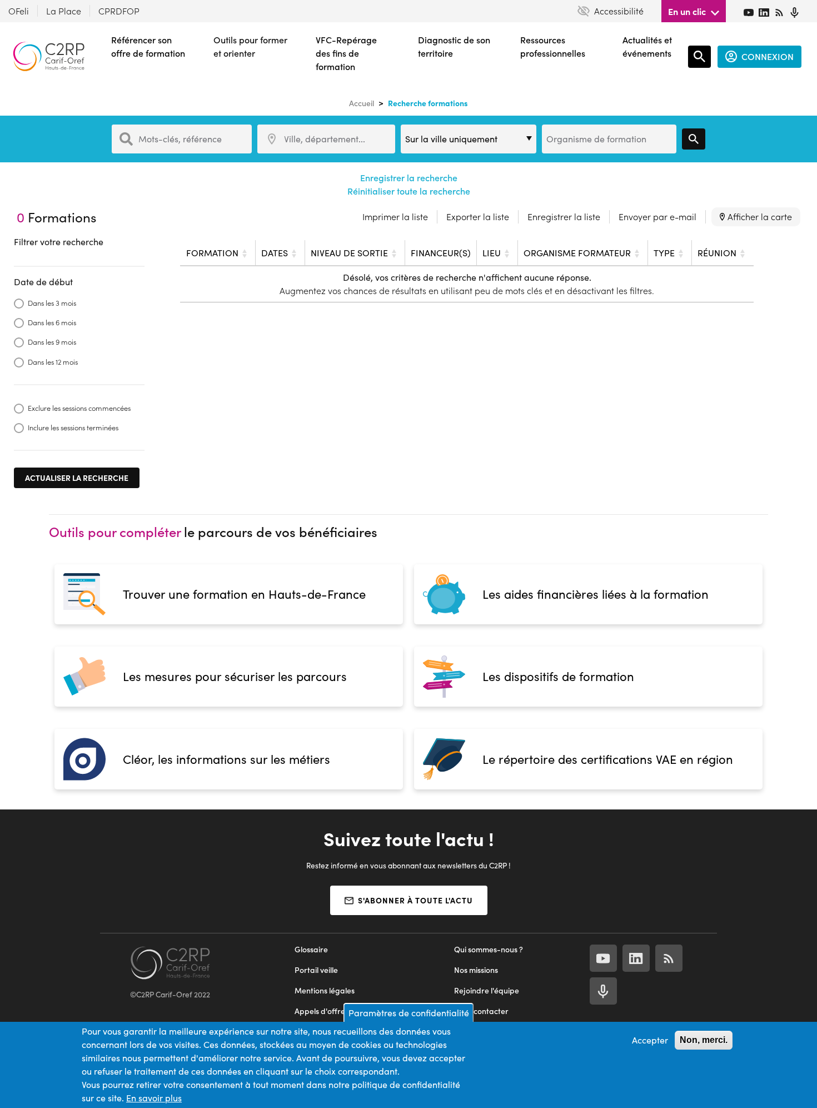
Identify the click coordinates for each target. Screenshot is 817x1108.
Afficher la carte (760, 216)
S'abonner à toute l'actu (415, 900)
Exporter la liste (477, 216)
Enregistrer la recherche (408, 177)
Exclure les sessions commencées (79, 408)
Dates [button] (274, 253)
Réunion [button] (717, 253)
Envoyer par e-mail (657, 216)
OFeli (18, 11)
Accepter (650, 1040)
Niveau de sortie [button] (349, 253)
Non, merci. (704, 1040)
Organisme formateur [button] (577, 253)
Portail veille (316, 970)
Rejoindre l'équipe (486, 990)
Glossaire (311, 949)
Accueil (361, 103)
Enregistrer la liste (563, 216)
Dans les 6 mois (52, 322)
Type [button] (664, 253)
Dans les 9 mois (52, 341)
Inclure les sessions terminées (73, 427)
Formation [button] (212, 253)
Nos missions (476, 970)
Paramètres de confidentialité (408, 1012)
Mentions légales (325, 990)
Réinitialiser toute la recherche (408, 191)
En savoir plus (154, 1098)
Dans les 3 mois (52, 302)
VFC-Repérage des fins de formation (346, 53)
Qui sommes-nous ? (488, 949)
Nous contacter (481, 1011)
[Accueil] (48, 56)
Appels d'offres (321, 1011)
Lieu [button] (491, 253)
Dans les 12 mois (53, 361)
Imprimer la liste (395, 216)
